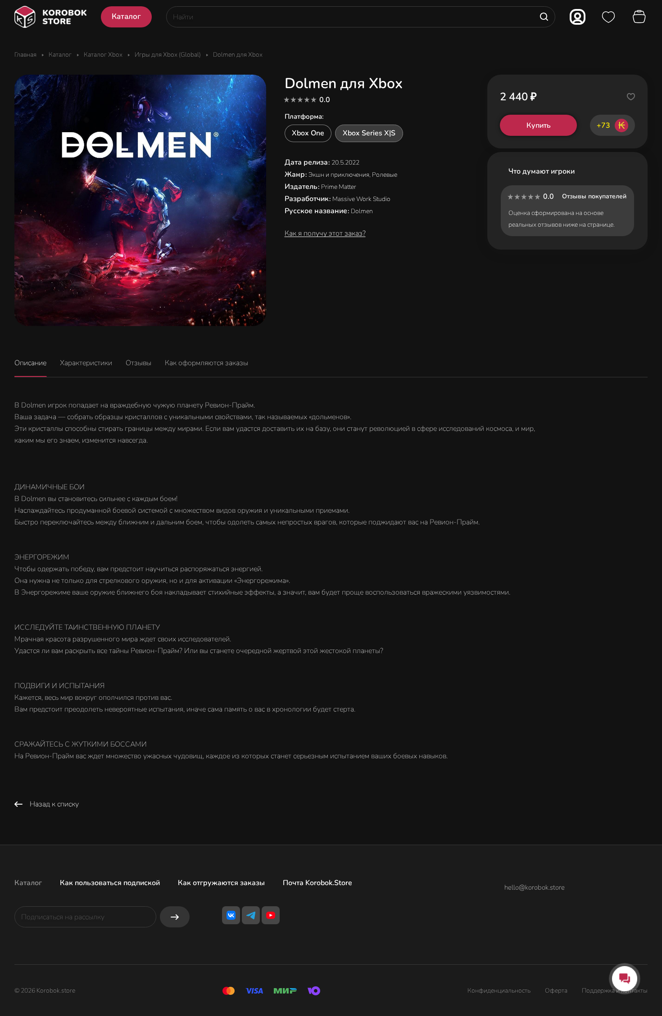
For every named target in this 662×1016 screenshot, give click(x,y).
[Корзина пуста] (640, 17)
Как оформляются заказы (206, 363)
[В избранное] (631, 96)
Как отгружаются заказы (221, 883)
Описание (30, 363)
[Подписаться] (175, 916)
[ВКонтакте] (231, 915)
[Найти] (544, 16)
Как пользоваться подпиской (110, 883)
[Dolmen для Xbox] (140, 200)
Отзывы (138, 363)
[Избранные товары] (608, 17)
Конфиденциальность (499, 990)
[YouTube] (271, 915)
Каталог (28, 883)
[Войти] (577, 17)
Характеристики (86, 363)
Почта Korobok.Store (317, 883)
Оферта (556, 990)
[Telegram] (251, 915)
